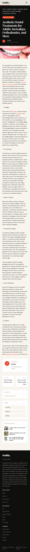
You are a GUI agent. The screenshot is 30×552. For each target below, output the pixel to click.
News (3, 517)
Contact (4, 537)
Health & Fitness (12, 9)
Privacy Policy (5, 499)
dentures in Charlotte (11, 354)
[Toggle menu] (26, 2)
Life (3, 509)
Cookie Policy (5, 534)
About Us (4, 496)
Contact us (5, 502)
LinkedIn (7, 415)
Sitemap (4, 540)
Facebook (7, 411)
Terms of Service (6, 532)
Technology (5, 522)
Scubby (5, 2)
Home (4, 9)
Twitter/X (7, 407)
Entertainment (6, 511)
